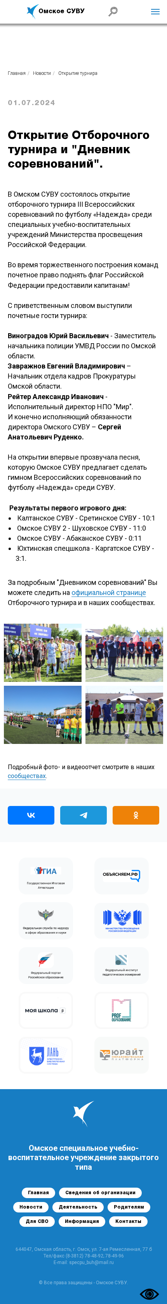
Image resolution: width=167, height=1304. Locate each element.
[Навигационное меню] (155, 11)
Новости (42, 73)
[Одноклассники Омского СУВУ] (136, 815)
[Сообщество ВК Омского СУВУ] (31, 815)
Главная (17, 73)
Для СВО (37, 1221)
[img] (33, 11)
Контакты (128, 1221)
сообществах (27, 776)
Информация (82, 1221)
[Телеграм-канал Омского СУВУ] (83, 815)
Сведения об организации (100, 1193)
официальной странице (108, 592)
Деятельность (78, 1207)
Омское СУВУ (61, 11)
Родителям (129, 1207)
